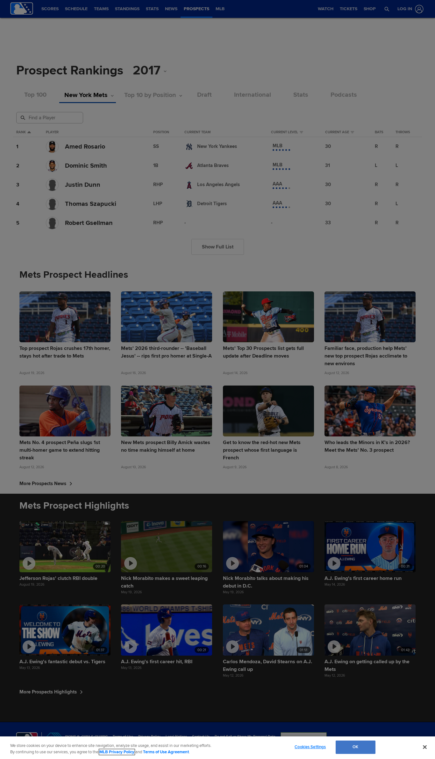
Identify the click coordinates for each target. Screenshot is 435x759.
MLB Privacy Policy (116, 752)
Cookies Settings (310, 746)
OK (355, 746)
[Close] (425, 747)
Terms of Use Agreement (166, 752)
